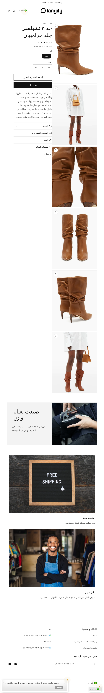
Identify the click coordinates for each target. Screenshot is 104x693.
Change (59, 688)
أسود (46, 56)
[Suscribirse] (94, 664)
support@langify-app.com (36, 647)
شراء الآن (33, 85)
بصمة (95, 635)
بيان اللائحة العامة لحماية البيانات (84, 641)
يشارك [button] (46, 154)
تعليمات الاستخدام (90, 648)
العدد (50, 62)
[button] (94, 11)
